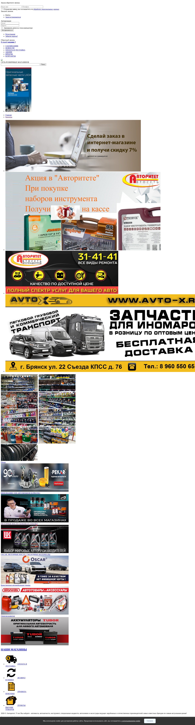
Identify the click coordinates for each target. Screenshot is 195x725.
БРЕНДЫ (9, 54)
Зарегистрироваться (13, 17)
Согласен (150, 721)
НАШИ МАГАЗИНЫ (14, 649)
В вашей (8, 42)
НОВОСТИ (9, 48)
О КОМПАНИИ (11, 46)
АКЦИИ (8, 52)
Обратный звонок (8, 40)
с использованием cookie (130, 721)
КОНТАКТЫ (10, 56)
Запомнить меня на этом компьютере (18, 28)
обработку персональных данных (46, 9)
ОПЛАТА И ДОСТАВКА (15, 50)
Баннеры (8, 117)
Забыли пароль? (11, 36)
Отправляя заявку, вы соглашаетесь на (31, 9)
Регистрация (10, 34)
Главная (8, 115)
